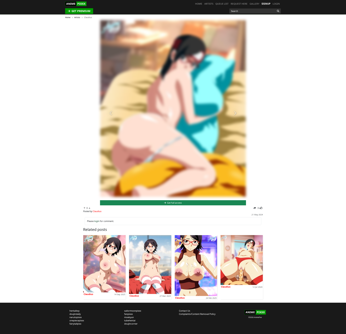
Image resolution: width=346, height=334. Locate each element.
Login (276, 3)
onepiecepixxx (76, 320)
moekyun (129, 317)
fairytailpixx (75, 323)
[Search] (278, 11)
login (96, 221)
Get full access (174, 202)
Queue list (222, 3)
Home (198, 3)
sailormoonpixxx (132, 310)
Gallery (254, 3)
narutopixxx (75, 317)
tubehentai (129, 320)
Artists (208, 3)
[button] (111, 113)
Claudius (88, 294)
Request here (239, 3)
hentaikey (74, 310)
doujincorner (131, 323)
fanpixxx (128, 314)
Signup (266, 3)
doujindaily (75, 314)
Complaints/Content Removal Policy (197, 314)
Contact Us (184, 310)
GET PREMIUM (80, 11)
